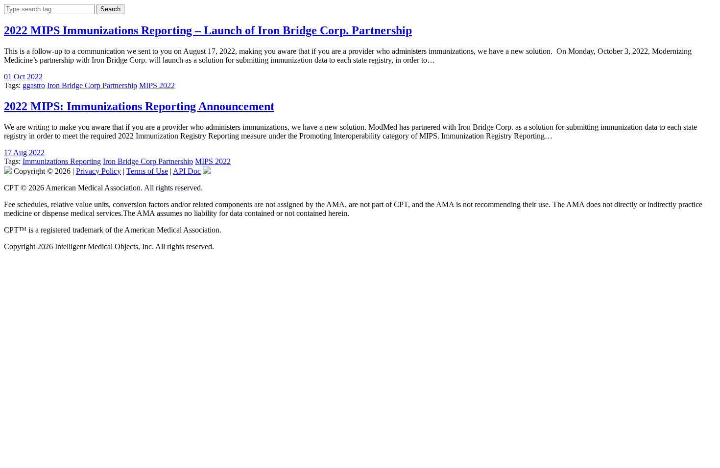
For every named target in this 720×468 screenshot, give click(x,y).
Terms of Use (147, 171)
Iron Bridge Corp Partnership (92, 85)
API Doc (187, 171)
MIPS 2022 (157, 85)
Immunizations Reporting (62, 161)
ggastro (34, 85)
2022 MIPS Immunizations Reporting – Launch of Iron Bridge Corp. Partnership (208, 30)
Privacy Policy (98, 171)
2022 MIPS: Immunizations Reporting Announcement (139, 106)
